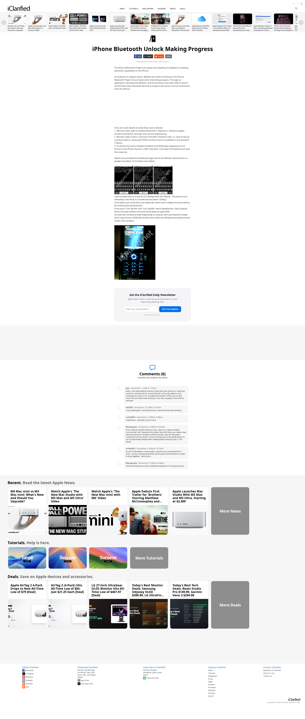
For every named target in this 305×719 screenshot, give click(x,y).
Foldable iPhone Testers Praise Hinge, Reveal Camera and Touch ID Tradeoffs (159, 29)
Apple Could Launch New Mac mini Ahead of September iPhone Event (180, 28)
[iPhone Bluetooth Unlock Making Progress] (123, 180)
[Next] (301, 22)
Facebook (29, 670)
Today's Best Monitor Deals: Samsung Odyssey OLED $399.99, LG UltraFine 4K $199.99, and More (147, 591)
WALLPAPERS (147, 8)
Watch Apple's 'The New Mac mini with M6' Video (57, 27)
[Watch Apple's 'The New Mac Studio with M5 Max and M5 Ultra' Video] (78, 23)
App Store (85, 680)
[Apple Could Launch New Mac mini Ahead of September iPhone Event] (181, 23)
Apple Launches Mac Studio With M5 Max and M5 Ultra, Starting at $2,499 (119, 29)
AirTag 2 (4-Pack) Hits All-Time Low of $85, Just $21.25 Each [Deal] (67, 588)
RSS (27, 687)
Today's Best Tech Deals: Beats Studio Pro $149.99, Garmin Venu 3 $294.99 (187, 590)
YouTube (29, 684)
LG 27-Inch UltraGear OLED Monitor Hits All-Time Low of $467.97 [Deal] (108, 590)
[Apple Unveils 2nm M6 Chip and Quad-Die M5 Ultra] (99, 23)
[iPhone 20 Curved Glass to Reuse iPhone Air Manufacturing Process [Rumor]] (242, 23)
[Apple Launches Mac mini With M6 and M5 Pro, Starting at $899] (37, 23)
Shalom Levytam (164, 62)
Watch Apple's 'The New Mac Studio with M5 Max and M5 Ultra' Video (78, 28)
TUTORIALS (133, 8)
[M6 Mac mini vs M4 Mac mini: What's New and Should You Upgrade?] (17, 23)
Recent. (15, 482)
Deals (210, 682)
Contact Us (267, 676)
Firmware (212, 687)
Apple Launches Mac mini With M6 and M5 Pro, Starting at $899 (37, 28)
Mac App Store (87, 684)
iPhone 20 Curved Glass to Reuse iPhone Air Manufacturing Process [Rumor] (242, 29)
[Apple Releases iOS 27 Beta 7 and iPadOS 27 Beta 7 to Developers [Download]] (222, 23)
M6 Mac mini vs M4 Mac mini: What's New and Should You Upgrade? (16, 28)
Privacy (297, 702)
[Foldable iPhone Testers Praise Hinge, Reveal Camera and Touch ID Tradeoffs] (160, 23)
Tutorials (211, 673)
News (210, 670)
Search (211, 696)
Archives (211, 693)
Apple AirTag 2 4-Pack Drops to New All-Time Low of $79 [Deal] (27, 588)
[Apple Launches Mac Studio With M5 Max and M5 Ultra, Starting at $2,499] (119, 23)
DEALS (182, 8)
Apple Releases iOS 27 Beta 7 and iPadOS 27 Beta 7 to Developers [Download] (222, 28)
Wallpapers (212, 676)
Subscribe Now (153, 678)
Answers (211, 684)
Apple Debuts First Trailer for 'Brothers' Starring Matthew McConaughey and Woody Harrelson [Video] (139, 30)
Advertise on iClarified (272, 670)
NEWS (122, 8)
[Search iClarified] (296, 8)
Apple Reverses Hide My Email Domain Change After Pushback (200, 28)
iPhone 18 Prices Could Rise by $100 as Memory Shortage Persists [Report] (283, 28)
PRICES (173, 8)
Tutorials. (17, 542)
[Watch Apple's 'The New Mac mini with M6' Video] (58, 23)
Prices (210, 679)
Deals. (13, 576)
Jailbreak (211, 690)
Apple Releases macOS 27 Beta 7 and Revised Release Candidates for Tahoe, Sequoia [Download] (263, 29)
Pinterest (29, 677)
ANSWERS (162, 8)
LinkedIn (29, 680)
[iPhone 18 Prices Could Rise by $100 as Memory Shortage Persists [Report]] (283, 23)
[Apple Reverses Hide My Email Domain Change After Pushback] (201, 23)
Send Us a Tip (268, 673)
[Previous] (3, 22)
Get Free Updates (170, 309)
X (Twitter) (30, 674)
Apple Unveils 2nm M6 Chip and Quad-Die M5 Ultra (98, 28)
